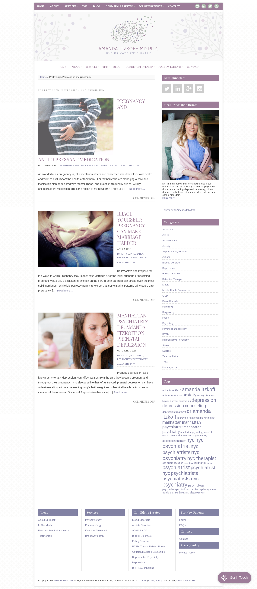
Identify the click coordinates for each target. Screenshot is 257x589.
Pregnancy (79, 165)
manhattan (171, 422)
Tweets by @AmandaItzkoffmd (178, 210)
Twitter (210, 6)
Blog (96, 6)
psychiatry (174, 484)
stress (213, 489)
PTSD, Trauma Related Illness (148, 546)
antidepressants (172, 395)
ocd (164, 463)
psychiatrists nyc (180, 478)
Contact (174, 6)
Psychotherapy (93, 519)
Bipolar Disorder (171, 262)
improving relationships (190, 417)
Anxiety (166, 246)
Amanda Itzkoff (130, 165)
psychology (196, 485)
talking (175, 493)
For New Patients (150, 6)
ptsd (182, 489)
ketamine (209, 417)
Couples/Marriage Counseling (148, 551)
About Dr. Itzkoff (46, 519)
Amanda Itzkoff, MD (63, 580)
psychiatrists (184, 473)
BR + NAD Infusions (143, 567)
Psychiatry (167, 323)
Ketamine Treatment (96, 530)
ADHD (165, 235)
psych (209, 463)
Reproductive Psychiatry (102, 165)
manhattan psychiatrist (181, 424)
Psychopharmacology (174, 328)
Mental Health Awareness (176, 290)
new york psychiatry (192, 435)
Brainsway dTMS (94, 535)
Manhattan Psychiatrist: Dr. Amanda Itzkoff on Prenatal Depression (134, 330)
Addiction (167, 229)
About (54, 6)
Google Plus (188, 88)
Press (165, 317)
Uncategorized (170, 367)
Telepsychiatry (170, 356)
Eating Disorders (171, 273)
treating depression (192, 492)
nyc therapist (201, 458)
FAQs (182, 525)
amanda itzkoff (198, 389)
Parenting (66, 165)
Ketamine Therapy (172, 279)
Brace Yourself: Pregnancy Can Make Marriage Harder (131, 228)
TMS (84, 6)
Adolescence (169, 240)
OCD (165, 295)
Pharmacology (93, 525)
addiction (168, 390)
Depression (168, 268)
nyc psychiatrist (183, 443)
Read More (168, 197)
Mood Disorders (141, 519)
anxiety (189, 394)
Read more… (137, 188)
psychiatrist (176, 467)
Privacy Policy (187, 552)
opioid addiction (175, 463)
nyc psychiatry (180, 455)
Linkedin (203, 6)
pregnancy (200, 462)
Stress (165, 345)
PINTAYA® (190, 580)
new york (175, 435)
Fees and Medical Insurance (53, 530)
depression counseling (184, 405)
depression (204, 400)
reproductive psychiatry (197, 489)
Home (40, 6)
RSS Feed (216, 6)
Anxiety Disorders (141, 525)
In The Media (45, 525)
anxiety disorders (205, 395)
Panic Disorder (170, 301)
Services (70, 6)
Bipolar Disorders (142, 535)
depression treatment (174, 412)
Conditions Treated (119, 6)
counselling (185, 401)
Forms (182, 519)
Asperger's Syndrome (174, 251)
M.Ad (179, 580)
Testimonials (45, 535)
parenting (188, 463)
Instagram (197, 6)
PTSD (165, 334)
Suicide (166, 350)
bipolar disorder (170, 401)
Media (165, 284)
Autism (166, 257)
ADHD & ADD (139, 530)
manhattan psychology (192, 432)
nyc (190, 440)
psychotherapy (170, 489)
